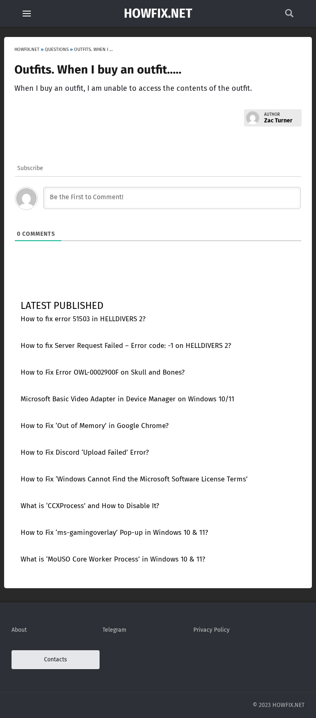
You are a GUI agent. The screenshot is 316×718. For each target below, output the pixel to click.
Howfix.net (158, 13)
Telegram (114, 629)
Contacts (55, 659)
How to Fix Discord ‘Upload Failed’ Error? (85, 452)
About (19, 629)
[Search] (289, 15)
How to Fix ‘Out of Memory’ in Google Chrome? (95, 425)
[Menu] (26, 13)
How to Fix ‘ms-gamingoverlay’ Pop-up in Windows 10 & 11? (114, 532)
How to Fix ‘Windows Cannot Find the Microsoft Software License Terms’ (134, 479)
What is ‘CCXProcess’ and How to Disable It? (90, 506)
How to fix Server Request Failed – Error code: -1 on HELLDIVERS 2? (126, 345)
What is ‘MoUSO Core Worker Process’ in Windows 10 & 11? (113, 559)
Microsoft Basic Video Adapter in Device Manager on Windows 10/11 (127, 399)
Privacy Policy (211, 629)
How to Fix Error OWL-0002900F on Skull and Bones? (103, 372)
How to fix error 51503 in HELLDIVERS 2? (83, 319)
